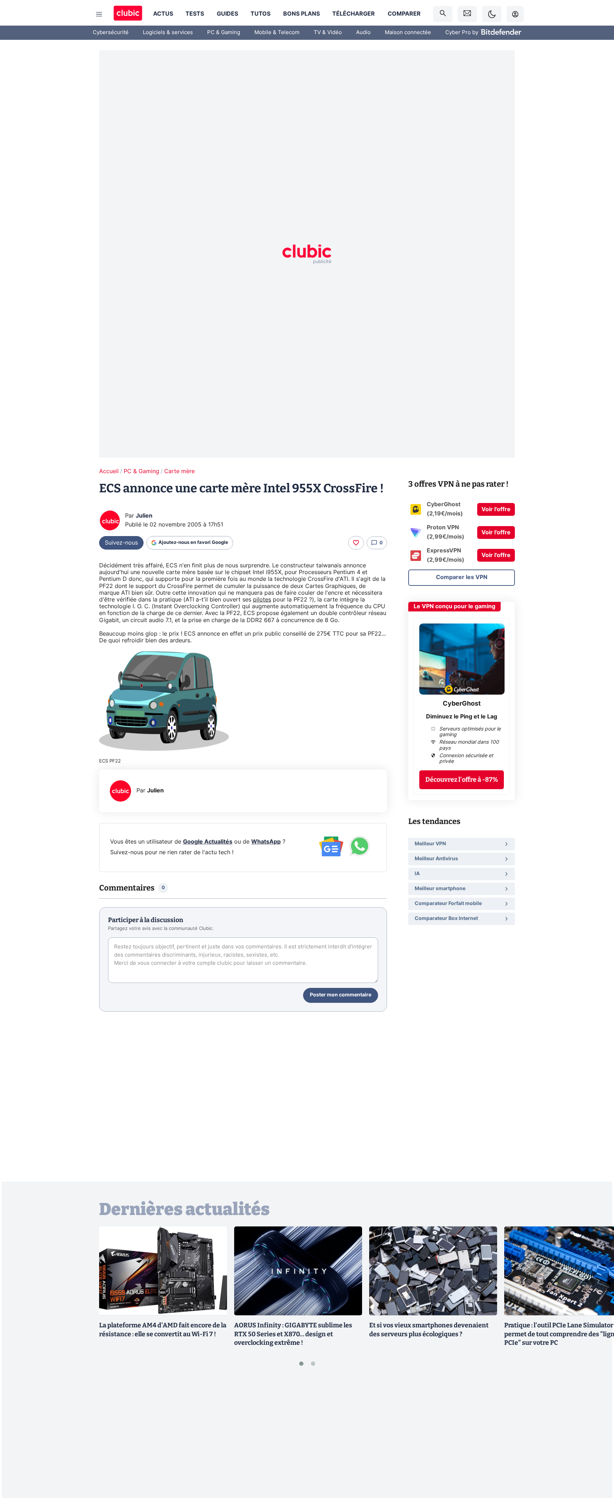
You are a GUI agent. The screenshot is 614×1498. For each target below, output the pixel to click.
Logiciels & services (168, 32)
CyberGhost (462, 704)
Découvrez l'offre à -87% (461, 779)
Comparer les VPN (462, 577)
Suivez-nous (121, 543)
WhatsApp (266, 842)
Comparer (404, 14)
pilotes (262, 600)
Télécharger (353, 14)
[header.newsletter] (467, 14)
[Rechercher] (442, 14)
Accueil (109, 471)
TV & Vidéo (328, 32)
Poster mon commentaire (340, 995)
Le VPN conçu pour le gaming (454, 606)
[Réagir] (356, 542)
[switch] (491, 14)
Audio (363, 32)
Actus (163, 14)
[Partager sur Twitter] (596, 1460)
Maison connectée (408, 32)
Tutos (260, 14)
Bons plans (301, 14)
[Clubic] (127, 14)
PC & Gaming (223, 32)
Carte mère (179, 471)
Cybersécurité (111, 32)
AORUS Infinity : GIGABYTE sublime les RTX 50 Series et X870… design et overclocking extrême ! (293, 1334)
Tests (194, 14)
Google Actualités (207, 842)
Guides (227, 14)
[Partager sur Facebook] (596, 1437)
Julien (144, 516)
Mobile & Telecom (277, 32)
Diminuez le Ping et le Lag (461, 716)
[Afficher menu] (99, 14)
